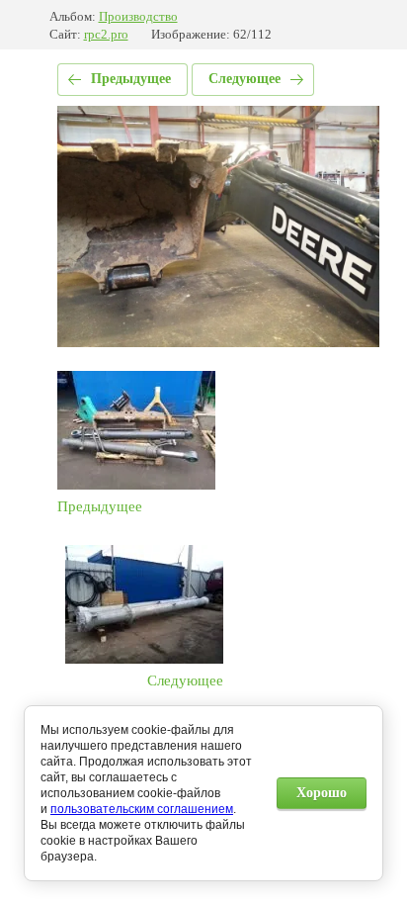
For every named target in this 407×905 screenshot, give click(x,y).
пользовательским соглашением (141, 809)
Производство (138, 16)
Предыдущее (131, 78)
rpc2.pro (106, 34)
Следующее (244, 78)
